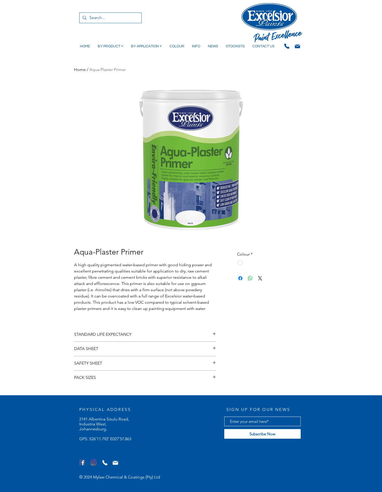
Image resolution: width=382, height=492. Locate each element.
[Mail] (297, 46)
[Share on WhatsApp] (250, 278)
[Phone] (286, 46)
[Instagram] (93, 462)
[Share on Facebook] (240, 278)
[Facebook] (82, 462)
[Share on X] (260, 278)
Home (80, 69)
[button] (110, 46)
